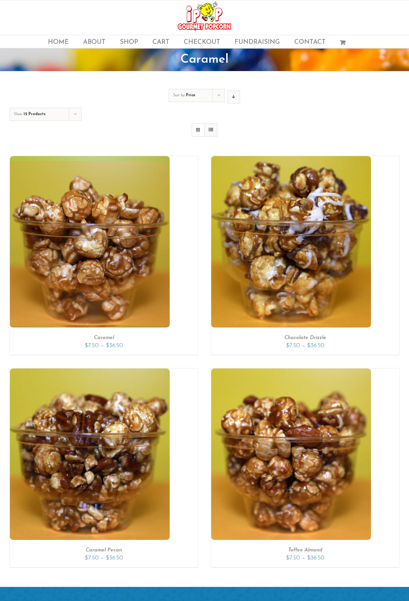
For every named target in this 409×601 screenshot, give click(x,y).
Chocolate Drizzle (305, 337)
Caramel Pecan (104, 550)
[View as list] (210, 130)
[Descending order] (234, 97)
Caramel (104, 337)
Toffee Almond (305, 550)
